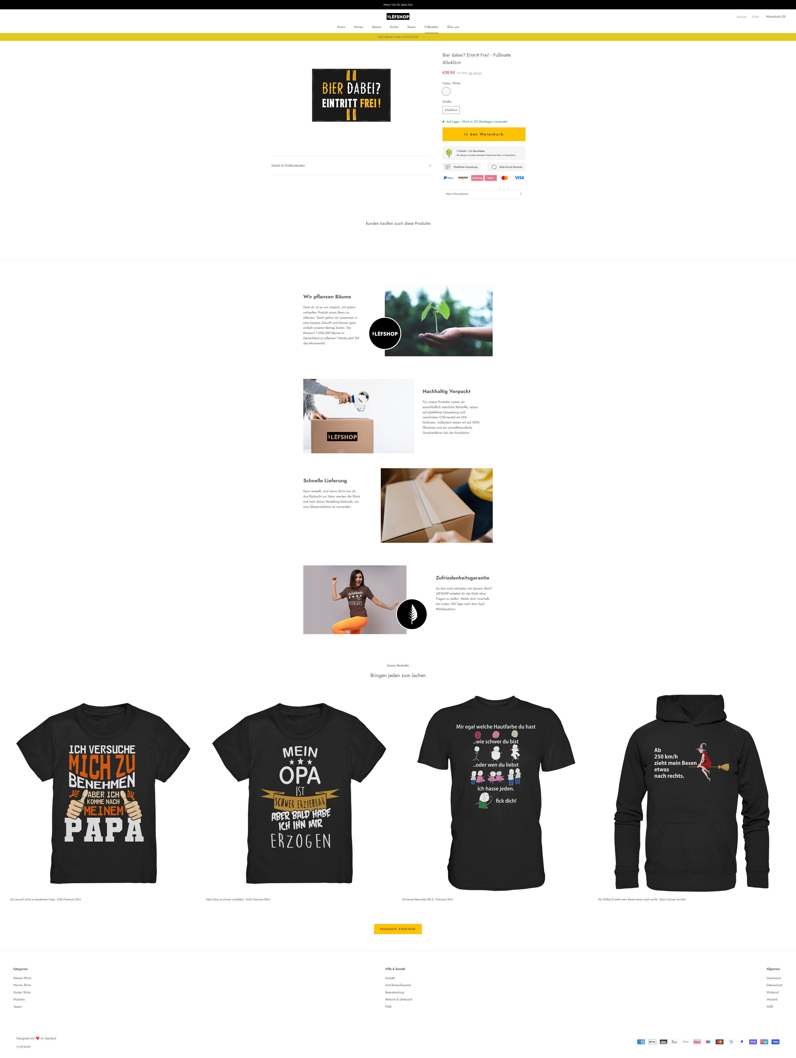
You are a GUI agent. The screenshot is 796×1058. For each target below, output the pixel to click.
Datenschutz (775, 985)
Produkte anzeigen (398, 929)
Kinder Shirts (21, 992)
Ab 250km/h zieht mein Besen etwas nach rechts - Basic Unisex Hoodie (642, 899)
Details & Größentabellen (288, 165)
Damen (376, 27)
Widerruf (773, 992)
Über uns (453, 27)
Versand (772, 999)
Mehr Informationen (457, 194)
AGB (770, 1006)
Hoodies (19, 999)
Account (741, 17)
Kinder (394, 27)
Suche (755, 17)
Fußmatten (431, 27)
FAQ (388, 1006)
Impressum (774, 978)
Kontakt (390, 978)
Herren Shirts (22, 985)
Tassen (411, 27)
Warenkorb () (776, 16)
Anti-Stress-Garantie (398, 985)
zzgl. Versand (474, 73)
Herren (358, 27)
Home (341, 27)
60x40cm (451, 110)
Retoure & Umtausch (398, 999)
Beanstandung (394, 992)
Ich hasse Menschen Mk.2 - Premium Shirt (427, 899)
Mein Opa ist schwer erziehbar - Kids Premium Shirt (238, 899)
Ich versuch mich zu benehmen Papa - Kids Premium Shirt (45, 899)
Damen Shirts (22, 978)
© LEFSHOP (23, 1047)
